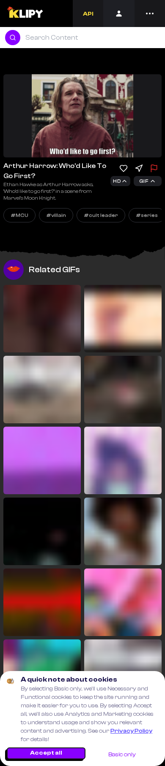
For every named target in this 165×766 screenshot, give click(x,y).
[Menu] (150, 13)
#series (147, 215)
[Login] (119, 13)
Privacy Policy (131, 731)
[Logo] (25, 13)
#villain (56, 215)
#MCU (19, 215)
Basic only (122, 754)
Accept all (46, 753)
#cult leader (101, 215)
